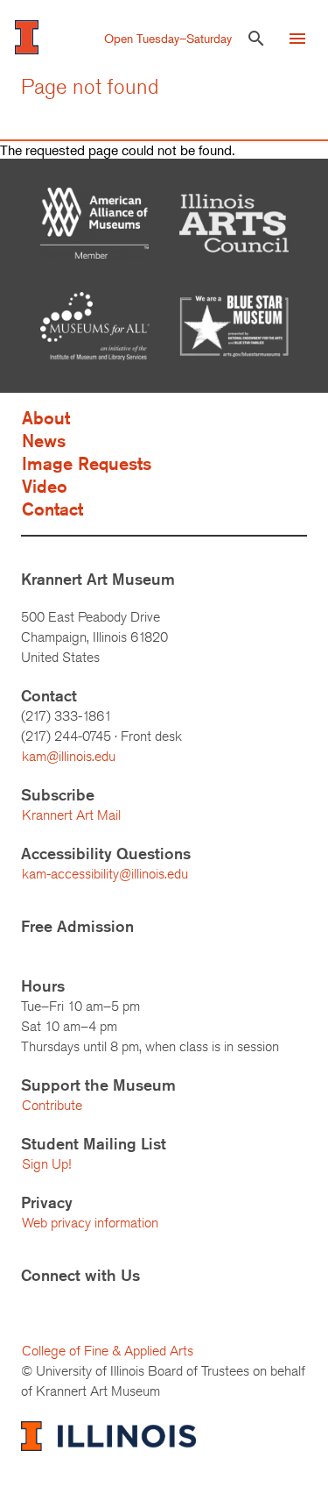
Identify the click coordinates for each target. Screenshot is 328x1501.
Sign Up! (46, 1164)
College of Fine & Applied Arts (107, 1350)
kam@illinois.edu (68, 756)
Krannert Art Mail (71, 815)
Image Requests (86, 463)
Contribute (52, 1105)
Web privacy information (90, 1222)
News (44, 441)
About (46, 418)
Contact (52, 509)
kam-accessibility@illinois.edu (105, 873)
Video (44, 486)
